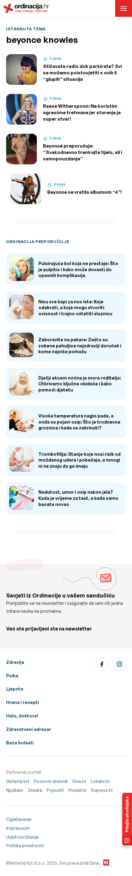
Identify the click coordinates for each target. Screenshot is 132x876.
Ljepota (14, 688)
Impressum (17, 828)
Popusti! (55, 790)
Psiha (12, 675)
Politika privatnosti (25, 845)
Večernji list (17, 781)
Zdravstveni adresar (28, 729)
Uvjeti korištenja (22, 837)
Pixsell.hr (77, 790)
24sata (35, 790)
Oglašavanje (19, 819)
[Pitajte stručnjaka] (127, 819)
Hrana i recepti (22, 702)
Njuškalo (14, 790)
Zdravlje (15, 662)
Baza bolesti (20, 742)
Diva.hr (79, 781)
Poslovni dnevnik (51, 781)
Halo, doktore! (22, 715)
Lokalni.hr (100, 781)
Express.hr (102, 790)
